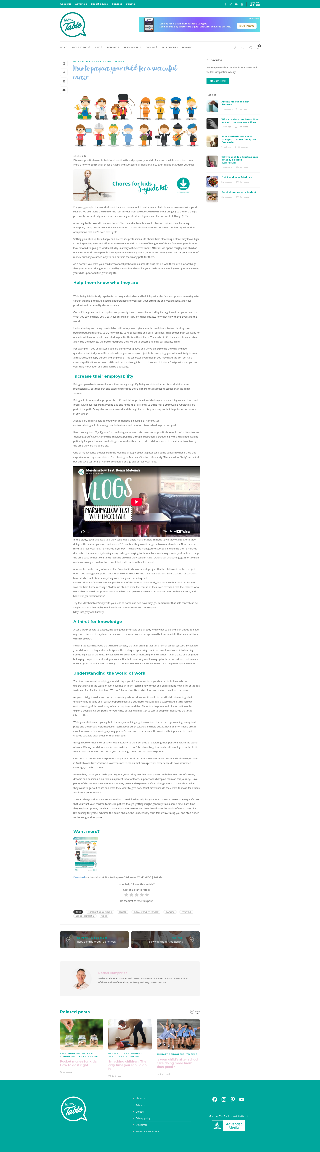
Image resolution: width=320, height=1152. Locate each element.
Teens (107, 61)
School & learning (85, 916)
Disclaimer (141, 1124)
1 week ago (226, 147)
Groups (150, 47)
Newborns (84, 938)
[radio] (126, 895)
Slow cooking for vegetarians (166, 941)
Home (63, 47)
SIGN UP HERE (218, 81)
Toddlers (101, 938)
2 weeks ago (227, 167)
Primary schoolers (87, 61)
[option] (82, 1047)
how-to (122, 912)
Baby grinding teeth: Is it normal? (96, 941)
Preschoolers (70, 1053)
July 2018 (170, 912)
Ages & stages (80, 47)
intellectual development (146, 912)
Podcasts (113, 47)
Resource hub (132, 47)
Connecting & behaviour (100, 912)
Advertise (81, 3)
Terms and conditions (147, 1131)
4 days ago (226, 127)
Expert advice (99, 3)
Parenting (186, 912)
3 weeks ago (227, 197)
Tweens (118, 61)
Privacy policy (143, 1118)
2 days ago (226, 109)
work (104, 916)
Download (79, 877)
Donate (130, 3)
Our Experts (170, 47)
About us (65, 3)
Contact (117, 3)
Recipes (177, 938)
